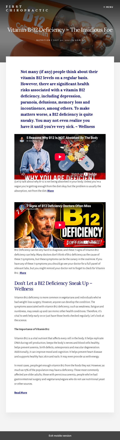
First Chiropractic (27, 8)
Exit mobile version (60, 435)
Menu (109, 7)
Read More (20, 392)
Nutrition (43, 40)
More (50, 191)
